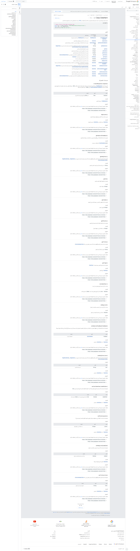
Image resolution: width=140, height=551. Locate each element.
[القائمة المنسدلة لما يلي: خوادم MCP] (92, 1)
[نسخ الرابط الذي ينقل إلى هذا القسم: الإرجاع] (104, 99)
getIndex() (105, 50)
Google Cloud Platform (93, 544)
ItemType (94, 56)
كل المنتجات (108, 1)
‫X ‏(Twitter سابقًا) (52, 536)
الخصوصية (119, 548)
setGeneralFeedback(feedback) (102, 63)
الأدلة (133, 7)
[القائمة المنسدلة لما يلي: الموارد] (99, 1)
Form (80, 20)
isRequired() (104, 60)
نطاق (81, 106)
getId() (105, 48)
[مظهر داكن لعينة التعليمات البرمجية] (105, 23)
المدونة (54, 532)
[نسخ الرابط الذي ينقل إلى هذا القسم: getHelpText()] (99, 156)
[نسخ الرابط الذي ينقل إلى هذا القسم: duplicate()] (100, 114)
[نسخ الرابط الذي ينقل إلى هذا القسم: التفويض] (104, 104)
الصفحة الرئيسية (120, 1)
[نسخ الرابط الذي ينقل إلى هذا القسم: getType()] (101, 263)
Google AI (85, 544)
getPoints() (104, 52)
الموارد (102, 1)
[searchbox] (133, 10)
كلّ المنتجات (79, 544)
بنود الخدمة (122, 539)
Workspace (133, 1)
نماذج (126, 7)
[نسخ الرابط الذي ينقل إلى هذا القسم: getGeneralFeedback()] (94, 135)
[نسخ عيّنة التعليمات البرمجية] (107, 23)
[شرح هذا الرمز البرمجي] (103, 23)
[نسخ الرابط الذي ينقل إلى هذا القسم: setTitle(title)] (97, 475)
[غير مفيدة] (54, 15)
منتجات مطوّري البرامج (121, 534)
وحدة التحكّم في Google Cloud (85, 536)
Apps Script (114, 1)
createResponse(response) (103, 38)
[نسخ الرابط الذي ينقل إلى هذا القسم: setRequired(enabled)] (94, 445)
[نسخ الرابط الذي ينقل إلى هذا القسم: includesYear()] (98, 284)
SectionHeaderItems (76, 46)
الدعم (122, 7)
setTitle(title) (103, 75)
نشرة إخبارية (53, 534)
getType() (105, 56)
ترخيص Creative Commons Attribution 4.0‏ (93, 512)
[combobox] (21, 1)
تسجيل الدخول (3, 1)
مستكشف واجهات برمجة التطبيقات (85, 538)
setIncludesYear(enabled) (96, 87)
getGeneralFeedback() (102, 42)
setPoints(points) (103, 71)
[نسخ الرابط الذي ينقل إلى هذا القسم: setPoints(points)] (96, 416)
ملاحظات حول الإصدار (121, 536)
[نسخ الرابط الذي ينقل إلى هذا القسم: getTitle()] (100, 242)
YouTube (53, 538)
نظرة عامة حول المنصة (121, 532)
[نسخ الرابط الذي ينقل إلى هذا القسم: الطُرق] (104, 32)
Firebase (100, 544)
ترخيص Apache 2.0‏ (69, 512)
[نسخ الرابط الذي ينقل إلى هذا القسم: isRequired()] (99, 305)
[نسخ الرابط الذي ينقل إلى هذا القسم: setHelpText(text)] (96, 355)
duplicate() (104, 40)
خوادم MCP (95, 1)
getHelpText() (104, 45)
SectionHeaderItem (64, 54)
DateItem (94, 40)
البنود (123, 548)
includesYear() (104, 58)
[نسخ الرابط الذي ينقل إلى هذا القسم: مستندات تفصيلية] (98, 80)
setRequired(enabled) (102, 73)
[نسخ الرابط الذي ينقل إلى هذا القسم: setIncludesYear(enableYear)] (90, 386)
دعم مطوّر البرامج (121, 538)
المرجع (130, 7)
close (1, 4)
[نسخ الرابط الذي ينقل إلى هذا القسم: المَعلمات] (104, 90)
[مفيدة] (56, 15)
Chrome (105, 544)
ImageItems (58, 45)
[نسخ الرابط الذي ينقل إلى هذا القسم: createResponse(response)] (92, 83)
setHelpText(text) (103, 65)
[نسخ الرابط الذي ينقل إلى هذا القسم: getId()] (102, 179)
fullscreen (3, 4)
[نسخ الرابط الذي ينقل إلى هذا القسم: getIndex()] (100, 200)
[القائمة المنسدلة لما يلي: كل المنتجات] (105, 1)
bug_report (5, 4)
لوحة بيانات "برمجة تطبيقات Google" (84, 534)
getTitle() (105, 54)
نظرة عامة (137, 7)
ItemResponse (93, 37)
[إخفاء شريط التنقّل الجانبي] (127, 549)
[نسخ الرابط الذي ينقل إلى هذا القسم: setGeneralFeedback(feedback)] (90, 326)
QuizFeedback (92, 42)
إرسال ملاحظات (80, 507)
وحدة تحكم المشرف (87, 532)
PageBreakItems (84, 46)
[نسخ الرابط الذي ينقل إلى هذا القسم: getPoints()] (100, 221)
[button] (133, 18)
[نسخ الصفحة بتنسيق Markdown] (91, 18)
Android (110, 544)
